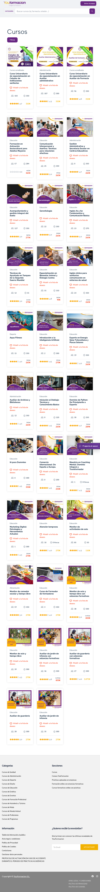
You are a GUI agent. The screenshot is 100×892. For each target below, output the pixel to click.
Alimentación (15, 588)
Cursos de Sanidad (9, 772)
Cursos (54, 772)
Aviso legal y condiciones (11, 839)
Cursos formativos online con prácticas (66, 788)
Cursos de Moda (8, 807)
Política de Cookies (9, 847)
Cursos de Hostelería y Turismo (13, 803)
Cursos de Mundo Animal (11, 811)
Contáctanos (6, 850)
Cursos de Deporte (9, 780)
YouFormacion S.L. (22, 876)
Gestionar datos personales (12, 854)
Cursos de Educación (9, 788)
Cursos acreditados (17, 70)
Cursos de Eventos (9, 795)
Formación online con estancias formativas (67, 784)
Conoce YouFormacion (60, 776)
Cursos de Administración (11, 776)
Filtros (12, 40)
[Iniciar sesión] (88, 3)
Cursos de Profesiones (10, 815)
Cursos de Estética (9, 792)
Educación (13, 140)
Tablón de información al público (13, 835)
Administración (45, 70)
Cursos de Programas (10, 819)
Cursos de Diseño (8, 784)
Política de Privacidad (10, 843)
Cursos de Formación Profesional (14, 799)
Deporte (13, 334)
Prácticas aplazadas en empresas (64, 780)
